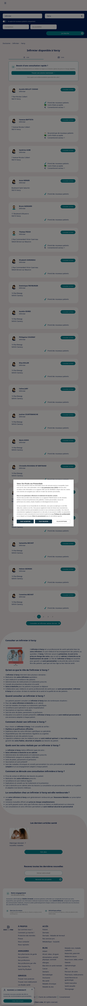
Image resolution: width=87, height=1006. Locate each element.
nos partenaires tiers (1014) (50, 487)
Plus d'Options (62, 521)
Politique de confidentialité (62, 514)
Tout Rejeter (43, 521)
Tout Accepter (25, 521)
